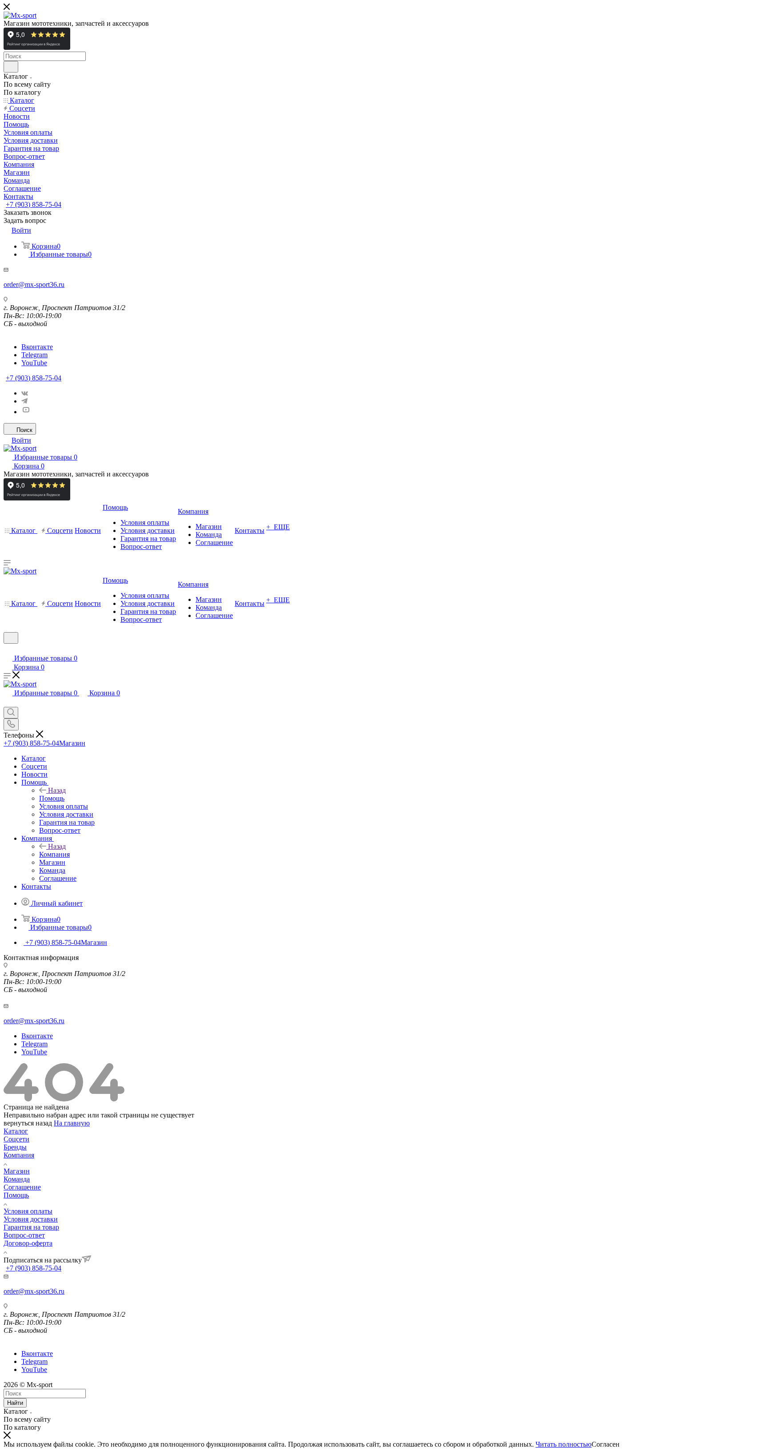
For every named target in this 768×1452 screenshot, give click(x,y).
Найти (15, 1403)
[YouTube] (25, 411)
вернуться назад (28, 1123)
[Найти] (11, 67)
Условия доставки (31, 1219)
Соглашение (22, 1187)
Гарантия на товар (31, 1227)
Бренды (15, 1147)
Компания (54, 854)
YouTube (34, 363)
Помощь (51, 798)
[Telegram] (24, 401)
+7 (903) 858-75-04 (33, 204)
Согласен (606, 1444)
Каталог (16, 1131)
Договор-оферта (28, 1243)
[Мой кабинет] (8, 649)
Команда (17, 1179)
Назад (57, 790)
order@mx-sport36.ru (34, 284)
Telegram (34, 355)
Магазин (17, 1171)
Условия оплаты (28, 1211)
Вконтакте (37, 347)
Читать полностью (564, 1444)
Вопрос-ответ (24, 1235)
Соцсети (16, 1139)
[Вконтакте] (24, 393)
